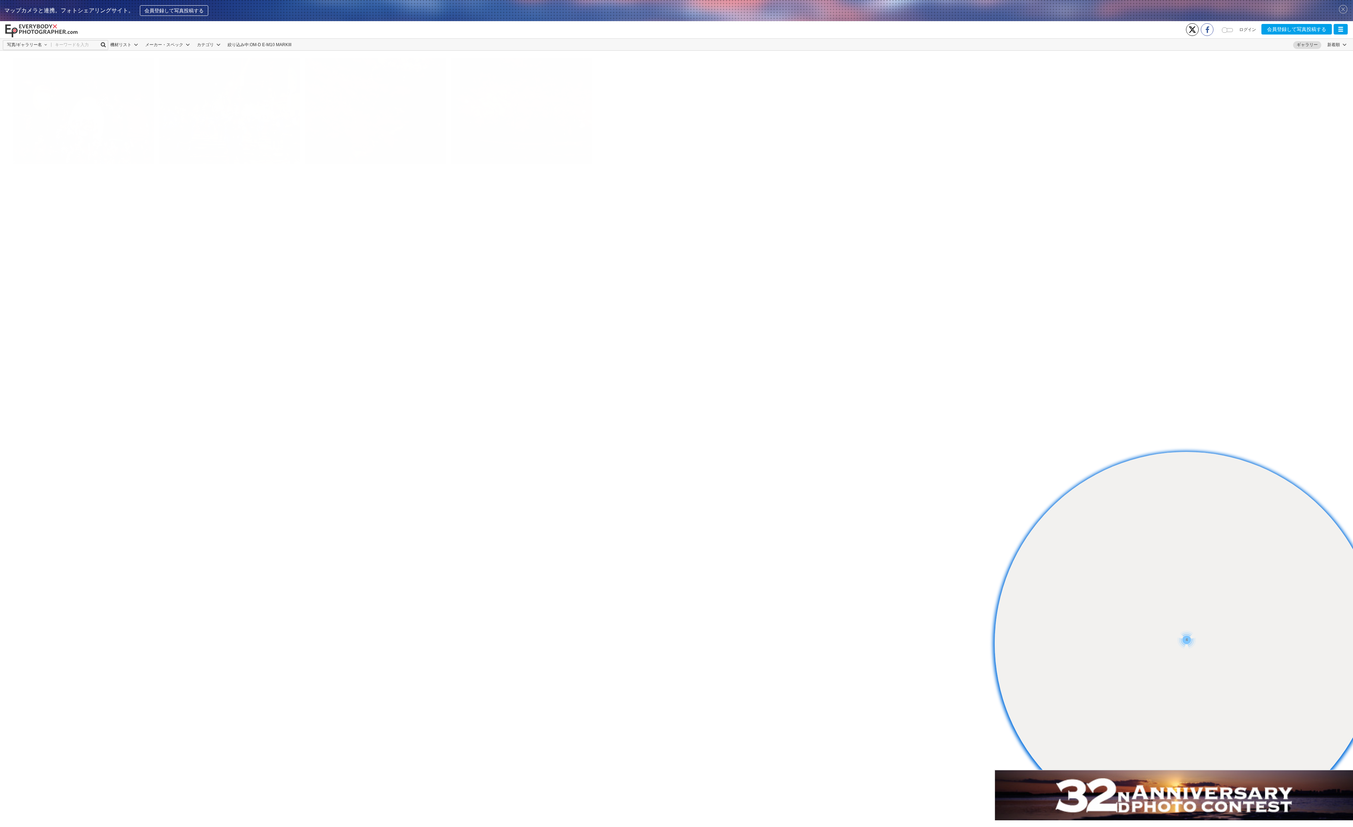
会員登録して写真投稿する (174, 10)
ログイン (1247, 29)
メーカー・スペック (164, 44)
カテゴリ (206, 44)
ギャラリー (1307, 44)
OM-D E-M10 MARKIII (270, 44)
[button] (1341, 29)
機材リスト (121, 44)
